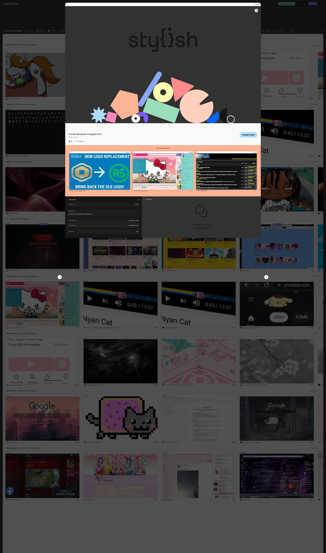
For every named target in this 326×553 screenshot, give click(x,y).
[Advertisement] (7, 276)
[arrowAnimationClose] (60, 277)
